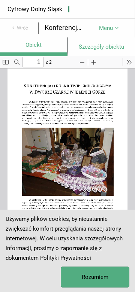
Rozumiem (95, 277)
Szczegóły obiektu (101, 46)
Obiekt (34, 45)
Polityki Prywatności (65, 258)
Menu (106, 28)
